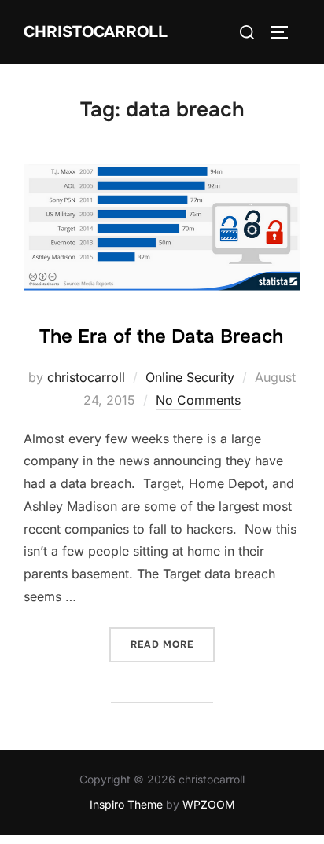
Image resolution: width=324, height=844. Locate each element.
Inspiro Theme (126, 804)
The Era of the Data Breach (161, 336)
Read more (173, 644)
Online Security (189, 377)
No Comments (198, 400)
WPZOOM (208, 804)
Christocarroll (96, 32)
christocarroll (86, 377)
